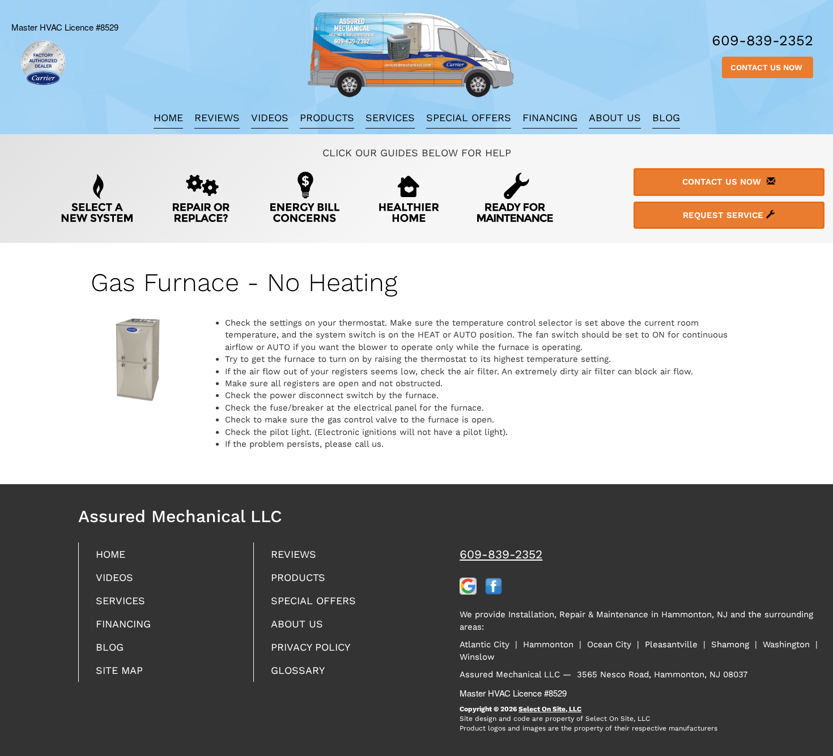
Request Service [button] (724, 215)
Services (390, 117)
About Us (615, 117)
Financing (549, 117)
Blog (666, 117)
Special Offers (468, 117)
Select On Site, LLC (549, 709)
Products (327, 117)
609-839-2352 (501, 554)
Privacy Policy (310, 647)
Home (168, 117)
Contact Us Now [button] (767, 67)
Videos (269, 117)
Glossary (298, 670)
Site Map (119, 670)
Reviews (217, 117)
